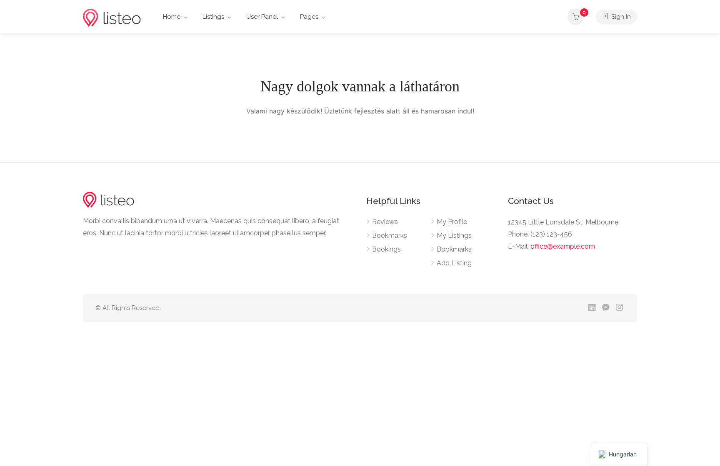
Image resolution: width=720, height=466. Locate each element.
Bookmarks (389, 235)
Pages (309, 16)
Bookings (386, 249)
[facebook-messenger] (605, 308)
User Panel (262, 16)
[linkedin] (592, 308)
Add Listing (454, 263)
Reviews (385, 222)
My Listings (454, 235)
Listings (213, 16)
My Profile (452, 222)
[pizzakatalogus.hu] (112, 17)
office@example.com (562, 246)
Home (171, 16)
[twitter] (578, 308)
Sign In (620, 16)
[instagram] (619, 308)
